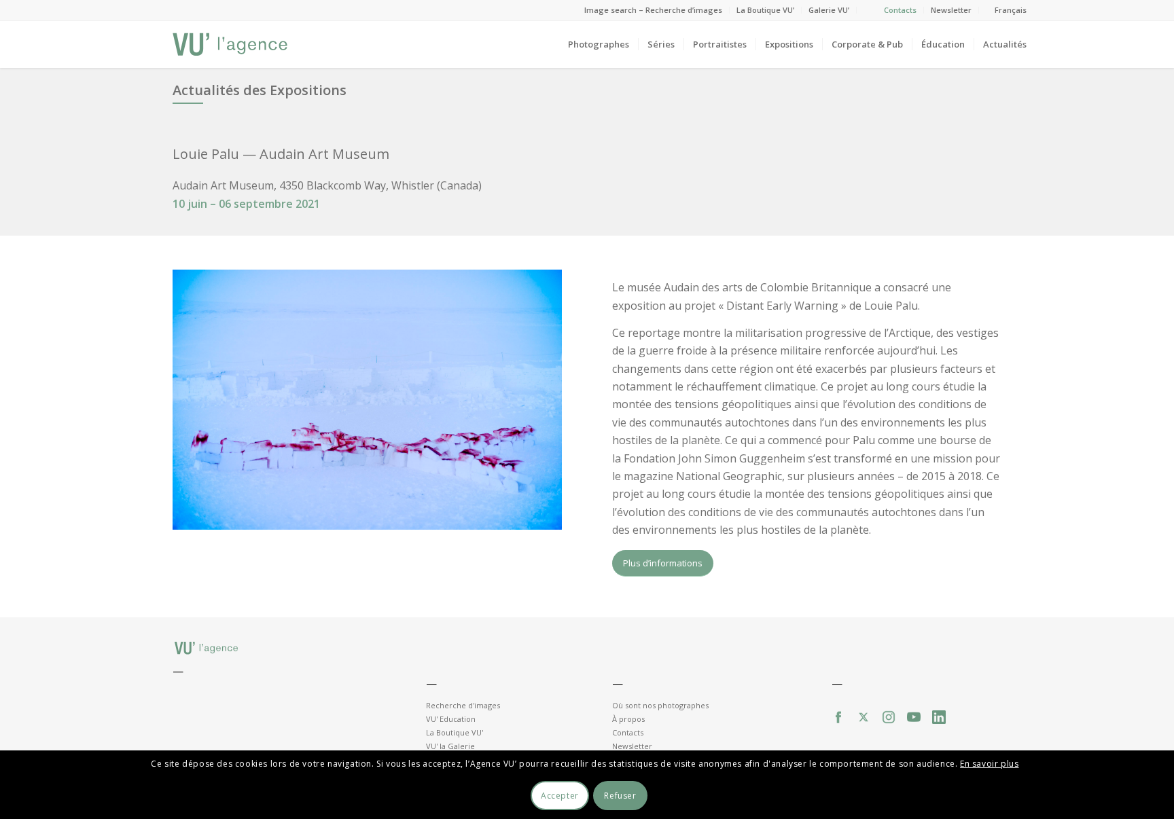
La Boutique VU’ (765, 10)
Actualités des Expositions (259, 90)
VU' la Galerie (450, 746)
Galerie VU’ (828, 10)
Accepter (560, 795)
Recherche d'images (463, 705)
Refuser (620, 795)
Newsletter (951, 10)
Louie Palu (206, 154)
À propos (628, 719)
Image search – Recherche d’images (653, 10)
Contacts (900, 10)
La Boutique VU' (454, 732)
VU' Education (451, 719)
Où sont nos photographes (660, 705)
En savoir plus (989, 763)
